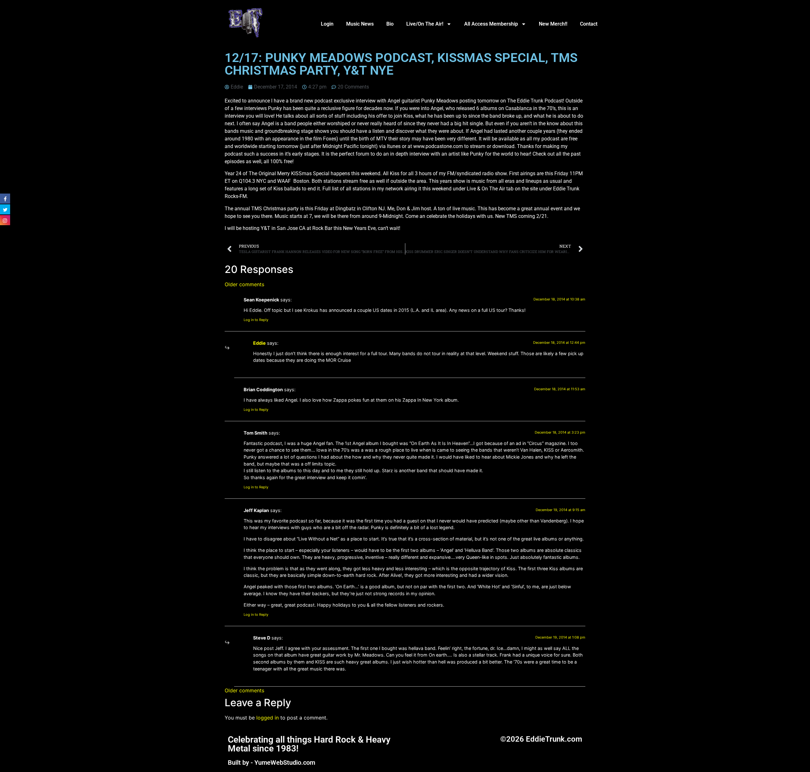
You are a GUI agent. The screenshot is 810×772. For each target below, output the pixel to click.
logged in (267, 717)
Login (327, 24)
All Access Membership (491, 24)
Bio (390, 24)
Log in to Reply (256, 320)
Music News (360, 24)
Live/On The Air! (424, 24)
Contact (588, 24)
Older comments (244, 284)
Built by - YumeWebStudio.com (271, 762)
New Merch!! (553, 24)
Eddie (259, 343)
